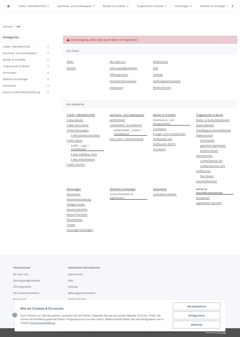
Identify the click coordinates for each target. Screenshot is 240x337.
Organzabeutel (205, 125)
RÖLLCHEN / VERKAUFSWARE (127, 139)
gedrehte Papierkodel (213, 145)
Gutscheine (9, 85)
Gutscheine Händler (165, 194)
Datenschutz (160, 61)
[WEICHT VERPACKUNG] (8, 6)
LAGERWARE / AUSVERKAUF (126, 125)
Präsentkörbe (74, 219)
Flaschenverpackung (79, 199)
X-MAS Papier (75, 140)
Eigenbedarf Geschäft (209, 203)
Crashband (159, 128)
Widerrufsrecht (162, 87)
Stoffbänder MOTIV (164, 144)
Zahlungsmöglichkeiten (123, 68)
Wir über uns (117, 61)
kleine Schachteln (77, 214)
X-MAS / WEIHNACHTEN (16, 46)
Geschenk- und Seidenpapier (20, 53)
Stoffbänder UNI (162, 139)
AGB (155, 68)
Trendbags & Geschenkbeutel (213, 130)
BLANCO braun (209, 150)
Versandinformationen (123, 81)
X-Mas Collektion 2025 (84, 154)
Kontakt (71, 68)
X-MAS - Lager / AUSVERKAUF (80, 147)
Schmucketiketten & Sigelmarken (121, 195)
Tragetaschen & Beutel (16, 66)
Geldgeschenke (76, 204)
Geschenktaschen (206, 181)
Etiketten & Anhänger (15, 79)
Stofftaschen (203, 171)
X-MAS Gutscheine (77, 125)
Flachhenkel (207, 140)
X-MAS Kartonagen (78, 130)
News (70, 61)
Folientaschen (204, 155)
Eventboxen (73, 194)
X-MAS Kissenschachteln (85, 135)
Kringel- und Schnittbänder (169, 134)
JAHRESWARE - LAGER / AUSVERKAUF (127, 132)
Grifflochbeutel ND (211, 160)
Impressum (116, 87)
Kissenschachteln (77, 209)
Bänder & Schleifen (14, 59)
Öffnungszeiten (119, 74)
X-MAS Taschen (76, 164)
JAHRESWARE (117, 120)
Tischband (159, 149)
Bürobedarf (203, 197)
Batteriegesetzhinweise (166, 81)
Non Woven (207, 176)
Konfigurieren (196, 315)
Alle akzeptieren (196, 306)
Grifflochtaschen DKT (212, 166)
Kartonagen (10, 72)
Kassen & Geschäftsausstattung (21, 92)
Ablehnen (196, 324)
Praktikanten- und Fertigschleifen (163, 121)
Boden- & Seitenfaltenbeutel (212, 120)
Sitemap (158, 74)
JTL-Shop (222, 332)
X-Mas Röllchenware (83, 159)
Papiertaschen (204, 135)
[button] (26, 46)
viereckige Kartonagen (80, 229)
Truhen (71, 224)
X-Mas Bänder (75, 120)
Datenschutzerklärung (42, 322)
